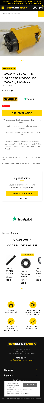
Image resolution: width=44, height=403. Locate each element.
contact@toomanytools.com (22, 360)
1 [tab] (21, 60)
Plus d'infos (25, 393)
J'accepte (30, 385)
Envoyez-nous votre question (22, 194)
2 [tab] (22, 60)
